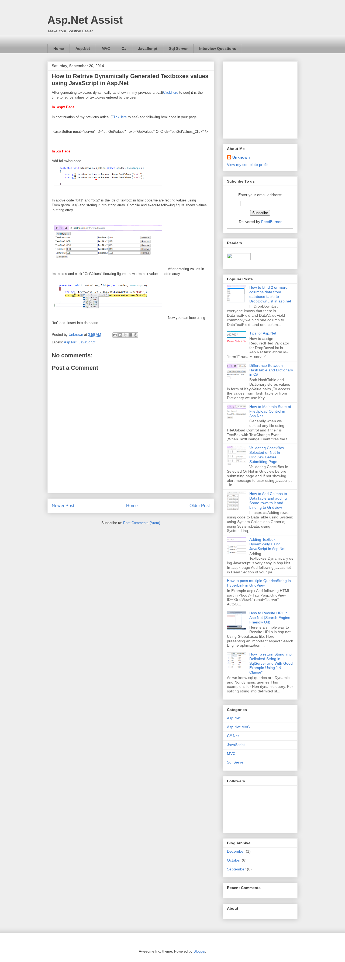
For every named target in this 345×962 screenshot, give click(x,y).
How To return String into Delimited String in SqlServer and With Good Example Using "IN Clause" (271, 663)
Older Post (199, 505)
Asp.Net (82, 48)
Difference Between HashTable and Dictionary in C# (271, 370)
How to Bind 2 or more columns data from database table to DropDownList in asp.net (270, 294)
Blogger (199, 951)
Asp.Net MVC (238, 727)
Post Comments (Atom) (141, 523)
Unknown (241, 157)
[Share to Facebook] (130, 335)
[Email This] (115, 335)
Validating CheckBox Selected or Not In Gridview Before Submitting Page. (266, 454)
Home (58, 48)
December (236, 851)
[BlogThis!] (120, 335)
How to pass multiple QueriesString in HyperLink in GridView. (259, 582)
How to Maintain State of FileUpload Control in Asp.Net (270, 411)
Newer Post (63, 505)
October (234, 860)
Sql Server (178, 48)
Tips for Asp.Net (262, 333)
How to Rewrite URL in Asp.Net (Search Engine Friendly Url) (269, 617)
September (236, 869)
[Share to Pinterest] (135, 335)
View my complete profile (248, 164)
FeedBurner (271, 221)
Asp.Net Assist (85, 20)
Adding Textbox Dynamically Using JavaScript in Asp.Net (267, 544)
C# (124, 48)
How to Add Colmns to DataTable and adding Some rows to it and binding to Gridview (268, 500)
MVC (106, 48)
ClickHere (170, 92)
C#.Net (233, 736)
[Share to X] (125, 335)
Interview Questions (217, 48)
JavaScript (147, 48)
